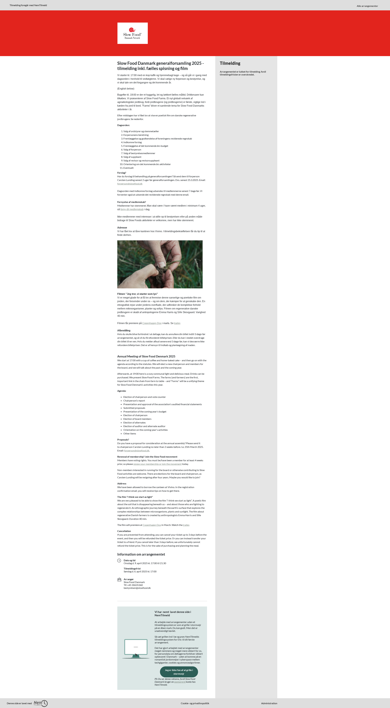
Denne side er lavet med (19, 703)
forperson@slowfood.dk (129, 183)
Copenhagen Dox (151, 323)
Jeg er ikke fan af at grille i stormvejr (181, 672)
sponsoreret (180, 681)
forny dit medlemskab (132, 209)
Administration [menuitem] (269, 703)
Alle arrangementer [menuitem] (367, 5)
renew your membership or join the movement (157, 463)
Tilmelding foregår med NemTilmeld (29, 5)
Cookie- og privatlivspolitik (195, 703)
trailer (177, 323)
